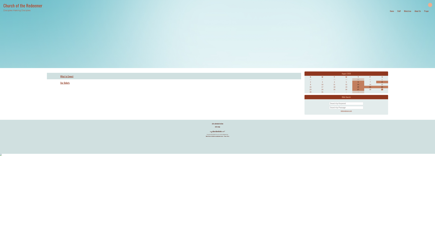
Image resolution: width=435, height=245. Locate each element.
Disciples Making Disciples (17, 10)
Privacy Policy (226, 136)
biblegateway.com (346, 111)
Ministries (407, 11)
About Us (418, 11)
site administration (217, 123)
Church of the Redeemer (22, 5)
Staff (399, 11)
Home (392, 11)
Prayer (426, 11)
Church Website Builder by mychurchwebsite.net (214, 136)
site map (217, 126)
